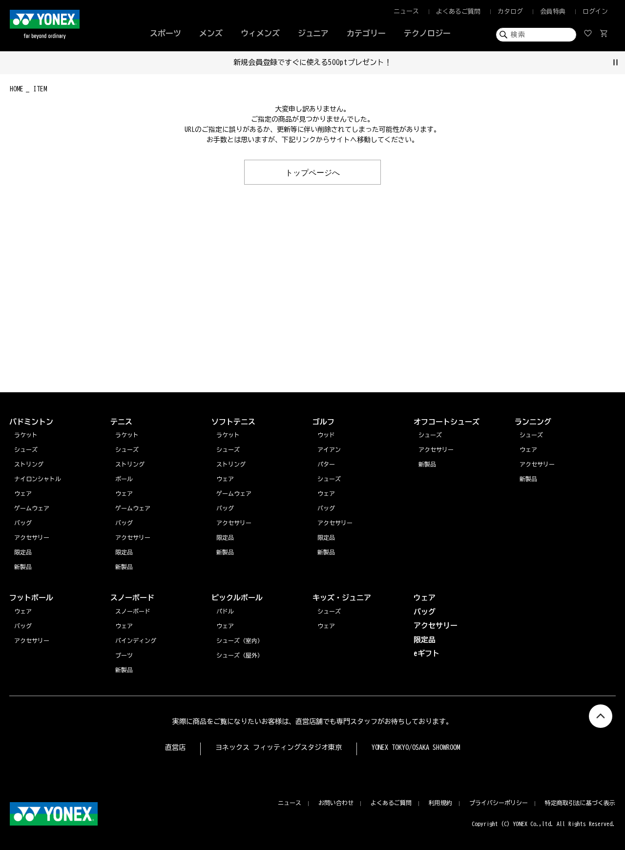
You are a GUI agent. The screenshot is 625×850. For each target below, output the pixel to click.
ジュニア (313, 33)
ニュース (406, 11)
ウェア (528, 449)
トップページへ (312, 172)
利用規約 (440, 803)
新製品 (528, 479)
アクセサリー (537, 464)
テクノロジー (427, 33)
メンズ (211, 33)
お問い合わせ (336, 803)
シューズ (531, 435)
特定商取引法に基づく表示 (580, 803)
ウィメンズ (260, 33)
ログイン (595, 11)
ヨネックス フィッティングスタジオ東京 (278, 747)
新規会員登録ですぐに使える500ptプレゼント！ (312, 62)
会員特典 (552, 11)
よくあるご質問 (458, 11)
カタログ (510, 11)
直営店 (175, 747)
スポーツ (165, 33)
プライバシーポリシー (498, 803)
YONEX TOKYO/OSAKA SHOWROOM (416, 747)
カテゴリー (366, 33)
